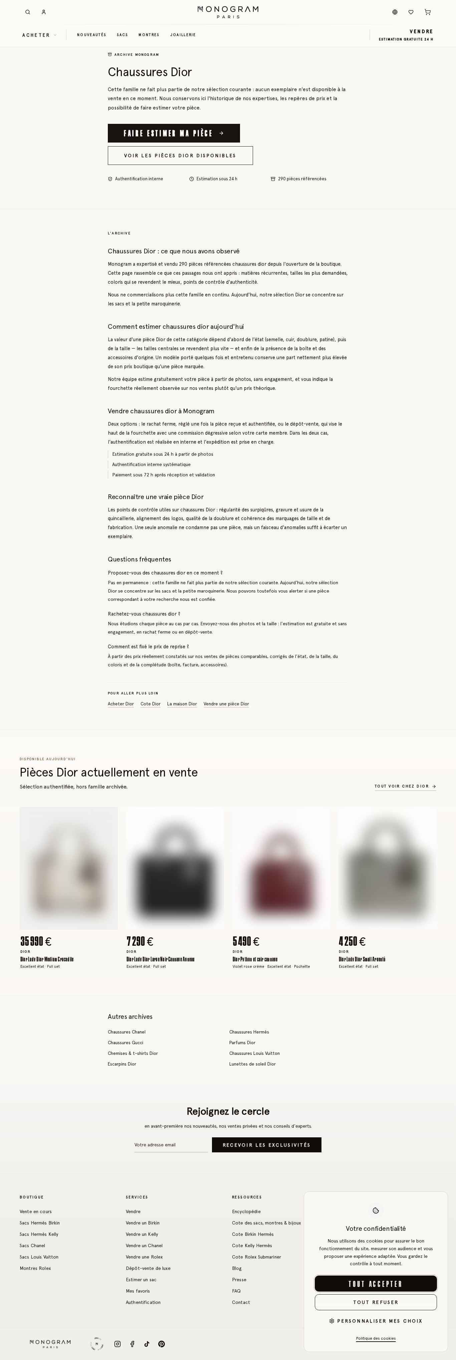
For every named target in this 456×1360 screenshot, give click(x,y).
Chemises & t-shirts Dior (133, 1053)
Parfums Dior (242, 1042)
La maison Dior (182, 704)
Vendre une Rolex (144, 1257)
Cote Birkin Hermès (253, 1234)
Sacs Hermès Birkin (40, 1222)
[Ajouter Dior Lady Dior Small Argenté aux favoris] (426, 817)
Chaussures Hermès (249, 1032)
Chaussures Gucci (125, 1042)
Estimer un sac (141, 1279)
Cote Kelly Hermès (252, 1245)
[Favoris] (411, 12)
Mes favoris (138, 1291)
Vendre (133, 1211)
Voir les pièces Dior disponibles (180, 155)
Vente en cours (36, 1211)
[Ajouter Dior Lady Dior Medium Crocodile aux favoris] (108, 817)
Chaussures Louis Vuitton (254, 1053)
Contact (241, 1302)
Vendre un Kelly (142, 1234)
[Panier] (428, 12)
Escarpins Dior (122, 1064)
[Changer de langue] (395, 12)
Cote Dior (151, 704)
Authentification (143, 1302)
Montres (149, 35)
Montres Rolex (35, 1268)
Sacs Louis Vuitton (39, 1257)
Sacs (122, 35)
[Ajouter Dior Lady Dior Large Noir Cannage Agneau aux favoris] (214, 817)
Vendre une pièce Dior (226, 704)
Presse (239, 1279)
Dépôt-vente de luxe (148, 1268)
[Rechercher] (27, 12)
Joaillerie (183, 35)
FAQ (236, 1291)
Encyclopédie (246, 1211)
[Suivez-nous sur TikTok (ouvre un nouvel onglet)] (147, 1344)
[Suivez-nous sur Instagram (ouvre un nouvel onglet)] (117, 1344)
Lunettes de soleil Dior (252, 1064)
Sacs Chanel (32, 1245)
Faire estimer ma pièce (168, 133)
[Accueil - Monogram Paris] (228, 12)
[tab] (67, 924)
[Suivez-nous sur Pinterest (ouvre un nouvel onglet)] (161, 1344)
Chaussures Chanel (127, 1032)
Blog (237, 1268)
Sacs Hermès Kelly (39, 1234)
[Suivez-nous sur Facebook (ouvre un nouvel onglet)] (132, 1344)
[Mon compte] (43, 12)
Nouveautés (91, 35)
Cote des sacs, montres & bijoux (266, 1222)
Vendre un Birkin (143, 1222)
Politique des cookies (376, 1338)
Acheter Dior (121, 704)
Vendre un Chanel (144, 1245)
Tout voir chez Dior (402, 786)
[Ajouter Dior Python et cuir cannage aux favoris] (320, 817)
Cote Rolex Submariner (256, 1257)
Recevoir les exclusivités (267, 1145)
